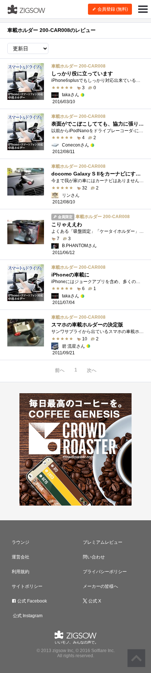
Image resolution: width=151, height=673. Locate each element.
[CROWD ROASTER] (75, 449)
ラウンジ (20, 542)
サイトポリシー (27, 586)
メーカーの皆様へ (100, 586)
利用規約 (20, 571)
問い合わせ (94, 557)
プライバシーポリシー (105, 571)
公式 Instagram (27, 615)
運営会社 (20, 557)
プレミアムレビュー (102, 542)
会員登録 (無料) (112, 9)
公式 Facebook (31, 601)
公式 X (94, 601)
